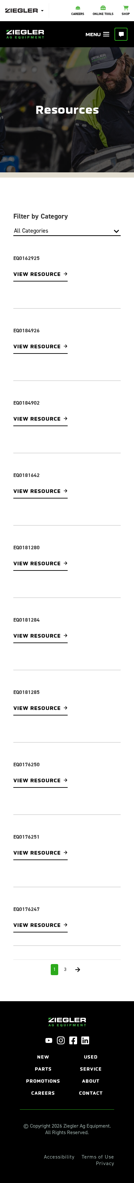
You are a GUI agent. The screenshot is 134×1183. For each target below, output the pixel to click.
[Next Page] (77, 959)
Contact (91, 1083)
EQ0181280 (26, 543)
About (91, 1071)
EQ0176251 (26, 828)
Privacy (105, 1153)
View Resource (33, 273)
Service (91, 1058)
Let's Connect (120, 34)
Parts (43, 1058)
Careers (43, 1083)
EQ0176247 (26, 899)
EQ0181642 (26, 472)
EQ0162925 (26, 258)
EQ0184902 (26, 400)
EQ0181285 (26, 686)
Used (91, 1046)
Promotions (43, 1071)
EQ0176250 (26, 757)
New (43, 1046)
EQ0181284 (26, 614)
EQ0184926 (26, 329)
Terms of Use (98, 1146)
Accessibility (59, 1146)
